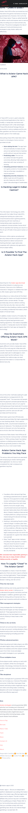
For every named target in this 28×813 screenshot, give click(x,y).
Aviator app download (18, 283)
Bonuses (2, 724)
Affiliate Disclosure (6, 756)
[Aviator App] (4, 2)
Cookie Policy (18, 756)
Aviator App (5, 5)
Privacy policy (6, 758)
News (1, 737)
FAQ (1, 745)
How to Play (4, 720)
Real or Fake (4, 729)
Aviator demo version (6, 590)
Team (2, 733)
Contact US (3, 741)
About (2, 749)
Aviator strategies (5, 705)
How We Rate (20, 753)
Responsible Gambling (7, 753)
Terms (26, 756)
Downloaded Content (7, 71)
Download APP (23, 3)
